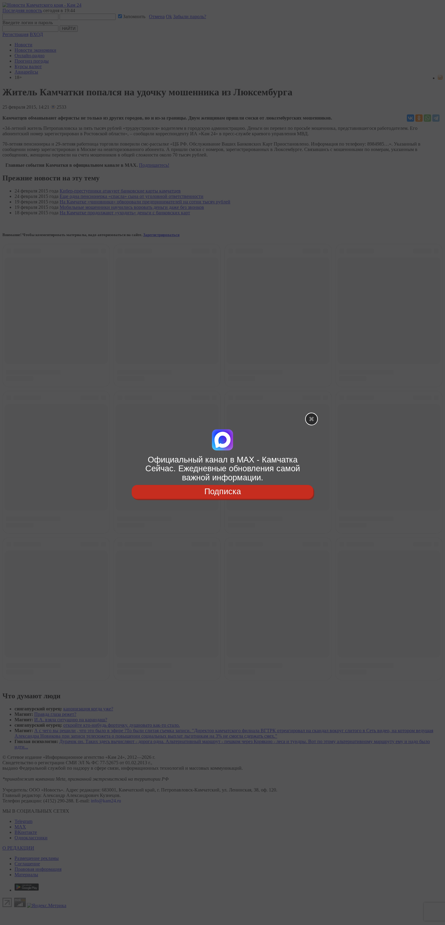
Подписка (222, 491)
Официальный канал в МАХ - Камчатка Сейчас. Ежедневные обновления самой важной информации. (222, 468)
